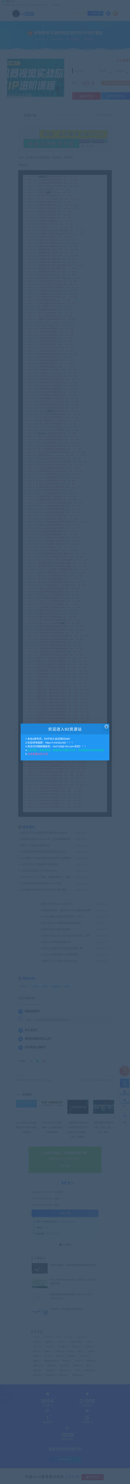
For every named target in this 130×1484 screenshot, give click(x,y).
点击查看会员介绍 (37, 754)
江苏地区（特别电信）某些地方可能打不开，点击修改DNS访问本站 (65, 750)
